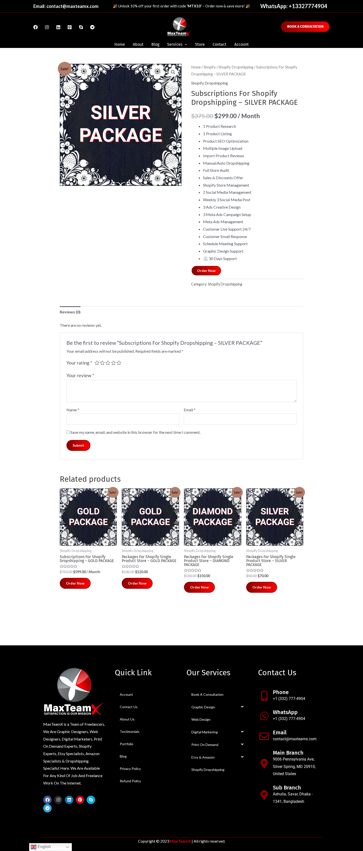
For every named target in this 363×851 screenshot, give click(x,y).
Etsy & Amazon (203, 757)
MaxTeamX (180, 841)
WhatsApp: (274, 6)
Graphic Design (203, 707)
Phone (281, 692)
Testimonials (130, 731)
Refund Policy (130, 781)
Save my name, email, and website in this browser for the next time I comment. (135, 432)
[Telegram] (92, 27)
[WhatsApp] (264, 716)
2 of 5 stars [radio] (102, 362)
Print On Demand (204, 744)
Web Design (200, 719)
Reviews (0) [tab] (70, 311)
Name (72, 409)
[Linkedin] (58, 27)
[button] (173, 72)
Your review (80, 375)
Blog (155, 44)
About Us (127, 719)
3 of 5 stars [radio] (107, 362)
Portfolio (126, 744)
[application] (184, 44)
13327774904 (309, 6)
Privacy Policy (130, 768)
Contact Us (129, 707)
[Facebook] (35, 27)
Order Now (206, 270)
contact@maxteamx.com (72, 6)
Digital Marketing (204, 732)
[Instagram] (47, 27)
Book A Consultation (207, 694)
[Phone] (264, 696)
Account (241, 44)
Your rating (79, 363)
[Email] (264, 736)
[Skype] (81, 27)
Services (174, 44)
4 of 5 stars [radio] (113, 362)
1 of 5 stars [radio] (97, 362)
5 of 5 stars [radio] (119, 362)
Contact (219, 44)
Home (119, 44)
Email (190, 409)
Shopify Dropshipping (236, 67)
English (44, 847)
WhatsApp (285, 712)
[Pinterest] (69, 27)
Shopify (209, 67)
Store (200, 44)
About (138, 44)
